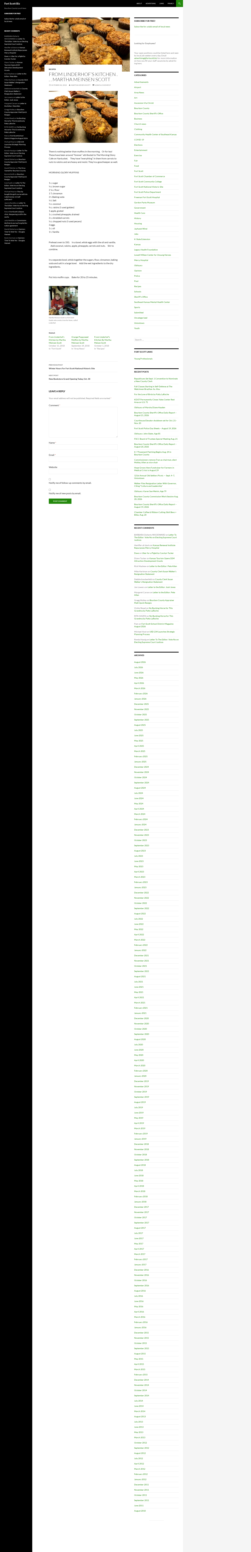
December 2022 (141, 892)
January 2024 (140, 824)
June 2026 (139, 672)
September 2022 (141, 908)
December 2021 (141, 955)
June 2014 (139, 1406)
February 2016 (141, 1322)
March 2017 (139, 1254)
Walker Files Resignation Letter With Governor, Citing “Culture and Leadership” (155, 484)
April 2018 (139, 1186)
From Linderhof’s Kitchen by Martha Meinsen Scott (57, 340)
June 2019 (139, 1112)
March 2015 (139, 1369)
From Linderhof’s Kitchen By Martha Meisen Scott (102, 340)
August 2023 (140, 850)
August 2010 (140, 1511)
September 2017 (141, 1222)
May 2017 (138, 1243)
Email (52, 454)
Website (53, 467)
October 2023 (140, 840)
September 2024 (141, 782)
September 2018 (141, 1160)
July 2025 (138, 730)
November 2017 (141, 1212)
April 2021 (139, 997)
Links (161, 3)
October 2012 (140, 1442)
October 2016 (140, 1280)
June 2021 (139, 987)
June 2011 (139, 1505)
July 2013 (138, 1421)
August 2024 (140, 788)
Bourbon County (141, 108)
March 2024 (139, 814)
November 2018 (141, 1149)
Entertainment (140, 150)
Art (135, 97)
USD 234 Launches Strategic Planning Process (15, 144)
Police (137, 276)
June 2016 (139, 1301)
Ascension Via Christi (144, 103)
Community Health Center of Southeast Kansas (155, 134)
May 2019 (138, 1118)
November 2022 (141, 898)
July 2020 (138, 1044)
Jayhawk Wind (140, 228)
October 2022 (140, 903)
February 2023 (141, 882)
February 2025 (141, 756)
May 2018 (138, 1180)
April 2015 (139, 1364)
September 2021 (141, 971)
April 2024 (139, 809)
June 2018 (139, 1175)
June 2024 (139, 798)
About (139, 3)
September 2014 (141, 1395)
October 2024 (140, 777)
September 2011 (141, 1500)
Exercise (138, 155)
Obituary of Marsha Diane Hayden (149, 407)
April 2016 (139, 1311)
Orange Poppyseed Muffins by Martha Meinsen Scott (79, 340)
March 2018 (139, 1191)
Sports (137, 307)
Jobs (136, 234)
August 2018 (140, 1165)
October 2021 (140, 966)
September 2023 (141, 845)
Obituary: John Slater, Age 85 (147, 433)
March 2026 (139, 688)
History (137, 218)
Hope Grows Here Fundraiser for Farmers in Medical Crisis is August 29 (154, 468)
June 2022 (139, 924)
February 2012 (141, 1474)
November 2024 (141, 772)
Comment (54, 405)
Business (138, 118)
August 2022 (140, 913)
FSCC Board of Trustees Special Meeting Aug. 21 (156, 439)
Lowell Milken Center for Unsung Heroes (152, 255)
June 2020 (139, 1049)
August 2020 (140, 1039)
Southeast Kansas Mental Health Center (152, 302)
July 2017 (138, 1233)
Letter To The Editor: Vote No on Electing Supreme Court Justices (155, 537)
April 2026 (139, 683)
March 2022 (139, 939)
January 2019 (140, 1139)
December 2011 (141, 1484)
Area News (139, 92)
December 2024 (141, 767)
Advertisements (141, 82)
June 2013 (139, 1427)
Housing (138, 223)
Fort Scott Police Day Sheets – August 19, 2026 (155, 428)
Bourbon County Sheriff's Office (148, 113)
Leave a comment (103, 85)
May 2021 (138, 992)
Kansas (137, 244)
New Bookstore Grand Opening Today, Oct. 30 (69, 377)
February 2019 (141, 1133)
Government (140, 207)
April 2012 (139, 1463)
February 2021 (141, 1008)
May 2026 (138, 678)
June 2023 (139, 861)
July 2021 (138, 981)
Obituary (138, 265)
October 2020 (140, 1029)
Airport (137, 87)
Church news (140, 124)
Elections (138, 145)
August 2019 (140, 1102)
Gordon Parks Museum (144, 202)
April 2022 (139, 934)
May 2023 (138, 866)
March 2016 (139, 1317)
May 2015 (138, 1359)
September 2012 (141, 1448)
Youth (137, 328)
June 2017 (139, 1238)
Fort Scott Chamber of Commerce (149, 176)
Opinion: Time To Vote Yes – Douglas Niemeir (14, 231)
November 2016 (141, 1275)
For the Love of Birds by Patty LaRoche (151, 394)
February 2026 (141, 693)
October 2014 (140, 1390)
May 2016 (138, 1306)
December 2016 (141, 1270)
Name (52, 442)
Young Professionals (143, 358)
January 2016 (140, 1327)
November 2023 (141, 835)
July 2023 (138, 856)
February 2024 (141, 819)
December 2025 (141, 704)
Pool (136, 281)
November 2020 (141, 1023)
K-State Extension (142, 239)
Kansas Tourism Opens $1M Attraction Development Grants (154, 559)
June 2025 (139, 735)
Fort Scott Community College (148, 181)
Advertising (151, 3)
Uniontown (139, 323)
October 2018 (140, 1154)
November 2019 (141, 1086)
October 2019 (140, 1091)
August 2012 (140, 1453)
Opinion (138, 270)
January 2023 (140, 887)
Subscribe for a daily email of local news (152, 26)
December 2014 (141, 1380)
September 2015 (141, 1348)
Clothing (138, 129)
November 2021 (141, 960)
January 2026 (140, 698)
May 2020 (138, 1055)
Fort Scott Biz (12, 3)
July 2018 (138, 1170)
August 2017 (140, 1228)
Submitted (139, 312)
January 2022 (140, 950)
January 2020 (140, 1076)
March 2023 (139, 877)
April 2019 (139, 1123)
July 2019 (138, 1107)
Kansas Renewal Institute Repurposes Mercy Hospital (154, 546)
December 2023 (141, 829)
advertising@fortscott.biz (145, 58)
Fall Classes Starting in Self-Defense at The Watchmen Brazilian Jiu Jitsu (153, 387)
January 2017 (140, 1264)
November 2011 (141, 1490)
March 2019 (139, 1128)
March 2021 (139, 1002)
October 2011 (140, 1495)
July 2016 (138, 1296)
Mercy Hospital (141, 260)
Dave (136, 553)
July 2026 (138, 667)
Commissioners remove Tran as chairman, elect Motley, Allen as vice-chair (155, 461)
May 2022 (138, 929)
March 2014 (139, 1411)
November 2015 (141, 1338)
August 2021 (140, 976)
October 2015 (140, 1343)
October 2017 (140, 1217)
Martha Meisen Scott (80, 85)
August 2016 (140, 1290)
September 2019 (141, 1097)
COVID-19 (139, 139)
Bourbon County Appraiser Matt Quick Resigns (15, 112)
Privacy (171, 3)
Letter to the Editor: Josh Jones (161, 587)
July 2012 (138, 1458)
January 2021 (140, 1013)
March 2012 (139, 1469)
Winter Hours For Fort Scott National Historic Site (72, 367)
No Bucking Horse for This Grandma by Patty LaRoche (153, 609)
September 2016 (141, 1285)
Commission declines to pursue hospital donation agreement (15, 223)
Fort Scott (138, 171)
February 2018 (141, 1196)
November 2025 (141, 709)
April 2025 (139, 746)
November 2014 (141, 1385)
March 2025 (139, 751)
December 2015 (141, 1332)
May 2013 (138, 1432)
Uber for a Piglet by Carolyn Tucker (158, 553)
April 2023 (139, 871)
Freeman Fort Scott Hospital (147, 197)
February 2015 (141, 1374)
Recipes (52, 69)
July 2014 (138, 1400)
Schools (137, 291)
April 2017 (139, 1249)
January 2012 (140, 1479)
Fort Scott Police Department (147, 192)
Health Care (139, 213)
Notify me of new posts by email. (65, 493)
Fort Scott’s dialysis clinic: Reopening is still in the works (15, 214)
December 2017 (141, 1207)
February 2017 (141, 1259)
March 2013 (139, 1437)
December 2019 (141, 1081)
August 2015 (140, 1353)
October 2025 (140, 714)
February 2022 (141, 945)
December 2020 (141, 1018)
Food (136, 166)
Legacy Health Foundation (146, 249)
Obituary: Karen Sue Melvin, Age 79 (150, 491)
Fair (136, 160)
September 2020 (141, 1034)
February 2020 (141, 1070)
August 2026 (140, 662)
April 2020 (139, 1060)
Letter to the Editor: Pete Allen (163, 566)
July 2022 (138, 919)
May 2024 (138, 803)
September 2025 (141, 719)
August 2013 (140, 1416)
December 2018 (141, 1144)
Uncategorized (140, 318)
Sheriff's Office (141, 297)
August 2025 (140, 725)
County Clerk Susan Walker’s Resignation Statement (153, 580)
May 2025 (138, 740)
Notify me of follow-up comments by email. (70, 482)
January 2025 (140, 761)
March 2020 (139, 1065)
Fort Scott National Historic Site (148, 187)
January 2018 (140, 1201)
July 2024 (138, 793)
